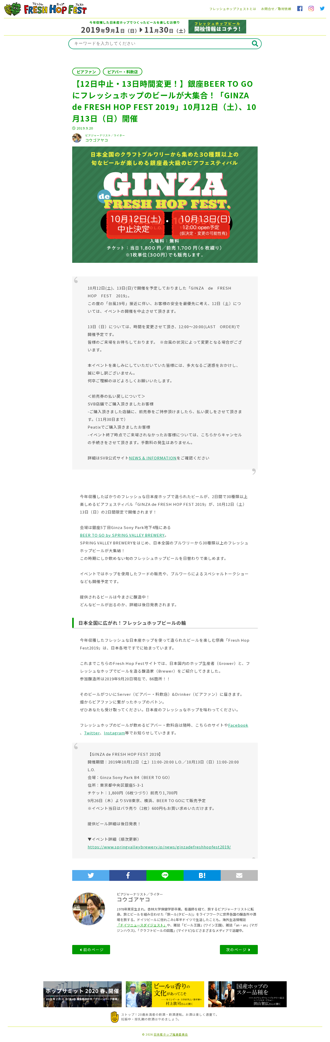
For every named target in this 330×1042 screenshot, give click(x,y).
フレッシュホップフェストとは (232, 8)
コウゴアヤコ (134, 899)
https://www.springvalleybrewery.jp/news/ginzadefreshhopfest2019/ (159, 846)
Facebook (238, 725)
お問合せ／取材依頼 (276, 8)
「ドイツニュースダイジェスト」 (142, 925)
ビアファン (86, 71)
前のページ (93, 949)
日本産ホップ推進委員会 (171, 1034)
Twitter (92, 732)
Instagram (114, 732)
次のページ (236, 949)
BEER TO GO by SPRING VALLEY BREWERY (122, 535)
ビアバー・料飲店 (122, 71)
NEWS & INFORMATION (153, 458)
